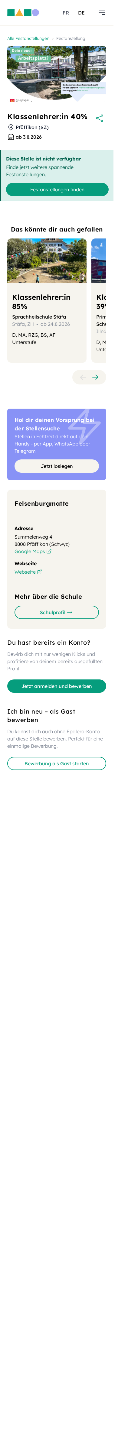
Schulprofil (52, 612)
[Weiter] (95, 377)
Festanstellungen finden (57, 189)
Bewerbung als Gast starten (57, 763)
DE (81, 13)
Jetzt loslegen (57, 466)
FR (66, 13)
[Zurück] (83, 377)
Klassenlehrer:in (41, 302)
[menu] (102, 12)
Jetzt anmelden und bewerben (56, 686)
